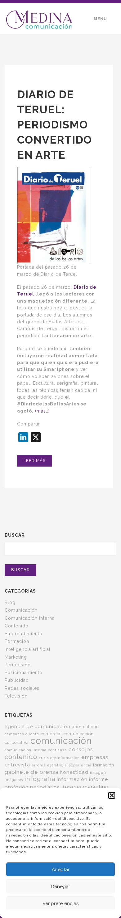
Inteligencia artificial (28, 649)
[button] (112, 795)
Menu (100, 18)
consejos (81, 749)
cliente (32, 734)
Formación (17, 641)
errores (39, 765)
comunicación (61, 740)
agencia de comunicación (37, 726)
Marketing (16, 657)
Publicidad (17, 680)
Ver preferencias (60, 903)
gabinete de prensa (31, 772)
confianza (57, 750)
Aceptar (60, 869)
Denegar (60, 886)
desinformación (65, 758)
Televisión (16, 696)
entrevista (17, 765)
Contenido (17, 625)
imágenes (14, 780)
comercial (51, 733)
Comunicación (21, 610)
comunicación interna (26, 750)
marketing (96, 787)
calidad (91, 726)
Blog (10, 602)
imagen (98, 772)
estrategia (57, 765)
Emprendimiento (24, 633)
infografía (40, 778)
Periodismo (18, 664)
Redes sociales (22, 688)
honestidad (74, 772)
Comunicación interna (30, 618)
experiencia (80, 765)
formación (103, 765)
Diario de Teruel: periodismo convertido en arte (54, 124)
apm (77, 726)
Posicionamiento (24, 672)
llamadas (71, 787)
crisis (44, 758)
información (72, 779)
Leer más (35, 460)
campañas (14, 734)
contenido (21, 757)
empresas (94, 757)
